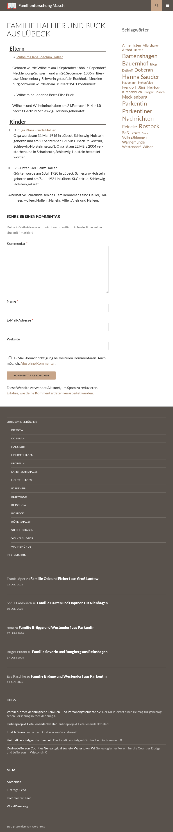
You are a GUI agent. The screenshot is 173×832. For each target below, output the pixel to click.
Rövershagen (21, 521)
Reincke (129, 126)
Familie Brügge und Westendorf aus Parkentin (56, 627)
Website (13, 339)
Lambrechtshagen (24, 471)
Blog (153, 64)
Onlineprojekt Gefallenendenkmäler (32, 724)
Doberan (143, 70)
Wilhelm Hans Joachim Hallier (39, 57)
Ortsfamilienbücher (22, 421)
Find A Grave (16, 732)
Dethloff (127, 70)
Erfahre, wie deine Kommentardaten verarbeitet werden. (50, 393)
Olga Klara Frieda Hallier (37, 130)
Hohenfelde (145, 82)
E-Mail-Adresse (20, 320)
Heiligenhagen (22, 455)
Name (12, 301)
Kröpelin (18, 463)
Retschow (18, 505)
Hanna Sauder (140, 76)
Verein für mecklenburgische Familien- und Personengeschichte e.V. (54, 712)
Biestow (17, 430)
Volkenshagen (22, 538)
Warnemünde (133, 142)
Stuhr (145, 133)
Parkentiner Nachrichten (138, 114)
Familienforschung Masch (41, 5)
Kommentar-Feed (19, 798)
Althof (127, 50)
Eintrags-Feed (16, 790)
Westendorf (131, 147)
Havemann (129, 82)
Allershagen (151, 45)
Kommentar (17, 243)
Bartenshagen (139, 55)
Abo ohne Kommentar (37, 363)
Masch (160, 92)
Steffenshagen (22, 530)
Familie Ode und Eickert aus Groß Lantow (64, 578)
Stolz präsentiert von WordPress (26, 826)
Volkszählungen (134, 137)
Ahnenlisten (131, 45)
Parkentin (134, 103)
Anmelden (14, 782)
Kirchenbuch (132, 92)
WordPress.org (17, 806)
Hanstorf (18, 446)
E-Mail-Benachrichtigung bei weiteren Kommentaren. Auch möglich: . (56, 360)
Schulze (135, 133)
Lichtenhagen (21, 480)
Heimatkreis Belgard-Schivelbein (29, 740)
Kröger (149, 92)
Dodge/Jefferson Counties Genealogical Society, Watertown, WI (51, 748)
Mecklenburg (134, 96)
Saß (125, 132)
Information (16, 555)
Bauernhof (135, 63)
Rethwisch (19, 496)
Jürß (142, 87)
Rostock (149, 126)
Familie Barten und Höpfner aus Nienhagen (72, 603)
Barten (138, 50)
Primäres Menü (167, 5)
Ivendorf (129, 87)
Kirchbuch (153, 87)
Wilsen (148, 147)
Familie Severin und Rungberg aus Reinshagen (69, 652)
